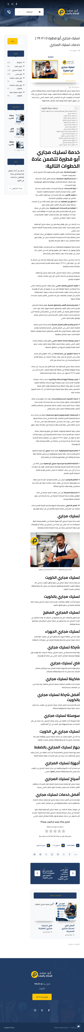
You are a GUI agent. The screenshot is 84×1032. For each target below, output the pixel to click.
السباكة (19, 62)
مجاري (47, 450)
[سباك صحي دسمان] (20, 118)
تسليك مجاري (71, 113)
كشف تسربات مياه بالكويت (16, 94)
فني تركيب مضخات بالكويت (15, 87)
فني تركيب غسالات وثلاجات (16, 79)
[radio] (63, 831)
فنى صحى (18, 74)
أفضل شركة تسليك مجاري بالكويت (65, 131)
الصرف (52, 771)
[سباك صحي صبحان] (20, 144)
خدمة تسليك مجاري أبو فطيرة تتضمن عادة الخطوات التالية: (58, 111)
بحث (12, 41)
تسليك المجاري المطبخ (69, 120)
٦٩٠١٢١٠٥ (38, 984)
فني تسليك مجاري (70, 127)
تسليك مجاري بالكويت (69, 118)
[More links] (19, 12)
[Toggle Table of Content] (75, 108)
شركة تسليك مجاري (69, 125)
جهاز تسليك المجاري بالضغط (67, 138)
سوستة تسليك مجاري (68, 134)
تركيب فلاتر (18, 66)
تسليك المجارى (40, 845)
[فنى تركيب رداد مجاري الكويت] (20, 131)
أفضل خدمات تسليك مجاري (67, 145)
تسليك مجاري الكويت (69, 116)
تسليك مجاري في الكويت (68, 136)
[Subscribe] (10, 188)
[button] (16, 4)
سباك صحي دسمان (11, 118)
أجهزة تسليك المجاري (69, 140)
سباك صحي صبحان (11, 144)
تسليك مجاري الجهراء (69, 122)
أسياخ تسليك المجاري (69, 142)
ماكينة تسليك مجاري (69, 129)
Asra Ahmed (71, 845)
